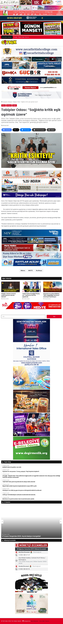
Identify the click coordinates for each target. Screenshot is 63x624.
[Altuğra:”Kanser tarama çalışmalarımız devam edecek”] (10, 287)
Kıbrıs (3, 105)
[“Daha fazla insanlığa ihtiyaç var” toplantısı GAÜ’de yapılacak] (31, 287)
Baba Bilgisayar (34, 621)
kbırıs (23, 270)
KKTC (31, 270)
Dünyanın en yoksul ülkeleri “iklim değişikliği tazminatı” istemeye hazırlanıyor (51, 295)
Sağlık (14, 105)
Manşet (10, 101)
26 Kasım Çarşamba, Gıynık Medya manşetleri (19, 536)
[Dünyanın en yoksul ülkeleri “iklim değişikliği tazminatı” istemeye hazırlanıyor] (52, 287)
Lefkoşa (39, 270)
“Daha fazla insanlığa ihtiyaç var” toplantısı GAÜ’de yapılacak (31, 295)
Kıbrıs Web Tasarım (44, 621)
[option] (31, 521)
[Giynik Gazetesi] (9, 42)
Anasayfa (4, 101)
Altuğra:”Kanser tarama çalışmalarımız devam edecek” (8, 295)
